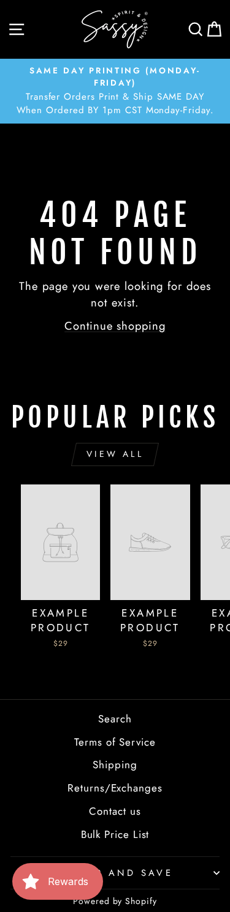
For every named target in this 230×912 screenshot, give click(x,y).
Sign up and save (112, 873)
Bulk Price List (115, 834)
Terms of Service (115, 742)
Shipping (115, 764)
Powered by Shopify (115, 901)
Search (115, 718)
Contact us (114, 811)
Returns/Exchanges (115, 787)
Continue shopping (115, 325)
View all (115, 454)
